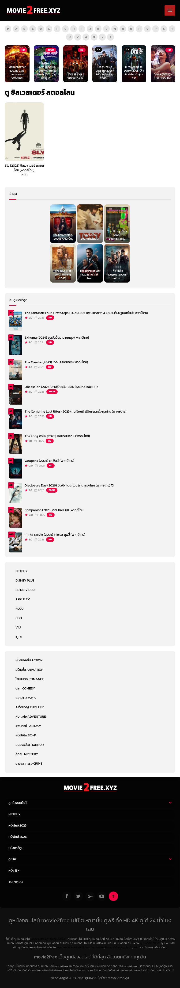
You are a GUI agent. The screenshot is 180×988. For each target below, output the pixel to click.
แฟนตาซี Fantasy (28, 726)
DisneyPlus (97, 947)
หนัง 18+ (13, 870)
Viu (18, 627)
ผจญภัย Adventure (30, 716)
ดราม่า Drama (25, 697)
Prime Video (25, 589)
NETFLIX (21, 571)
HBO (18, 618)
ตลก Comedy (25, 688)
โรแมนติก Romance (29, 679)
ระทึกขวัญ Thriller (29, 707)
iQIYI (18, 636)
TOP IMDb (15, 881)
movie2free (38, 939)
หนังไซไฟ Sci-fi (25, 735)
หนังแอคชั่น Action (28, 660)
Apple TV (22, 599)
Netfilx (86, 947)
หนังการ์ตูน (15, 848)
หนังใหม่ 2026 (17, 836)
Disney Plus (24, 580)
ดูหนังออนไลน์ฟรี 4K (69, 947)
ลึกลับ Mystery (26, 754)
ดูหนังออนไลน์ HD (150, 943)
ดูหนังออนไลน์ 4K (56, 939)
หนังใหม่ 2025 (17, 825)
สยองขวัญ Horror (29, 744)
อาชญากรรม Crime (28, 763)
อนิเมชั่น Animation (29, 669)
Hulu (19, 608)
